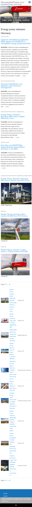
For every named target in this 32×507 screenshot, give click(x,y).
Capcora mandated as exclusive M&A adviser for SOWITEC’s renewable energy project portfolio (16, 41)
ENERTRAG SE (22, 335)
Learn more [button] (5, 501)
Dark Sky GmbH (5, 142)
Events (5, 493)
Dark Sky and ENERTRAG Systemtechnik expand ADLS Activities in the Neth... (13, 147)
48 (9, 284)
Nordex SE (3, 211)
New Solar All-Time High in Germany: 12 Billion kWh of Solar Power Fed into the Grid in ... (13, 370)
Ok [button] (16, 505)
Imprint (5, 496)
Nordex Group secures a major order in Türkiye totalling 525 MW (13, 320)
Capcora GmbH (4, 36)
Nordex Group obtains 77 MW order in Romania (13, 386)
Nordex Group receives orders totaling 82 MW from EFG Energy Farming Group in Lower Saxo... (13, 300)
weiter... (24, 76)
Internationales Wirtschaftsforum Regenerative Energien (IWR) (16, 111)
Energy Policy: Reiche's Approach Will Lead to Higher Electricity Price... (13, 116)
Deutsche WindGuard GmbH (8, 81)
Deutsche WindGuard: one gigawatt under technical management (11, 86)
